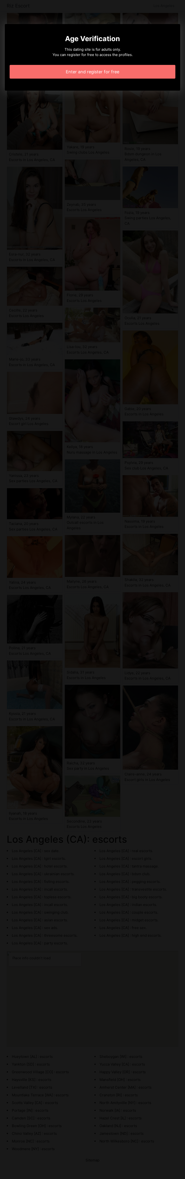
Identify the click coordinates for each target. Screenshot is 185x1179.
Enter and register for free (92, 71)
